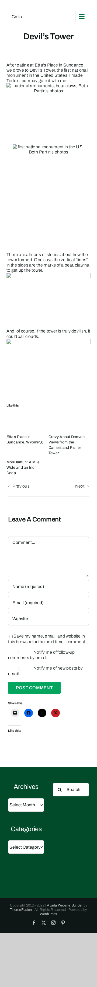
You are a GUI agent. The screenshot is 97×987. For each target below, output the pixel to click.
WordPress (48, 914)
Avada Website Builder (64, 905)
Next (80, 486)
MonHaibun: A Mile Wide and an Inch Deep (23, 467)
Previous (21, 486)
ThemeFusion (21, 910)
